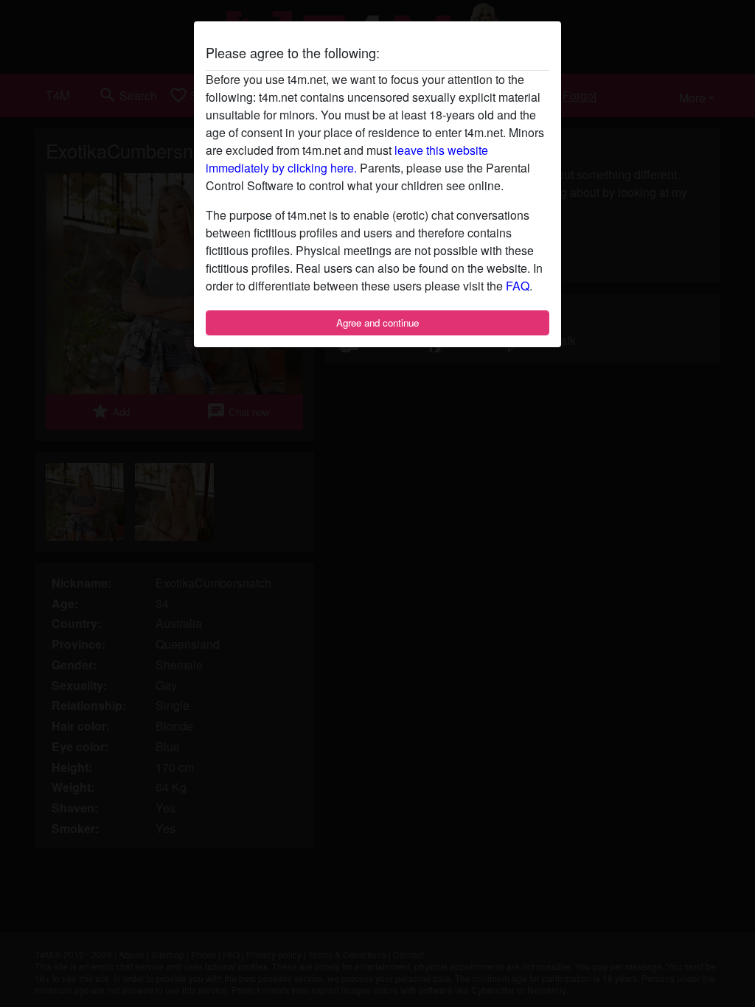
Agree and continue (377, 323)
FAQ (517, 285)
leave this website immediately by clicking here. (347, 159)
